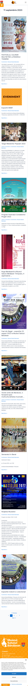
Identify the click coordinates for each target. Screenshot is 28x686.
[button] (2, 5)
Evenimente (4, 61)
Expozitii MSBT (7, 108)
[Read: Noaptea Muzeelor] (13, 491)
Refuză (14, 677)
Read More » (4, 83)
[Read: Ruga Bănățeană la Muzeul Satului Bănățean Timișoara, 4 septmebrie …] (13, 251)
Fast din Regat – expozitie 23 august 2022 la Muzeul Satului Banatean (13, 333)
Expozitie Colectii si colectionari (13, 592)
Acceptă (14, 673)
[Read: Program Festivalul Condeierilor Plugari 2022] (13, 195)
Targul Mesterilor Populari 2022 (13, 144)
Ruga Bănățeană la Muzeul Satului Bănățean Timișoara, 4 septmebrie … (12, 274)
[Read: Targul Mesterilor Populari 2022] (13, 131)
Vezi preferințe (14, 681)
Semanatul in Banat (8, 454)
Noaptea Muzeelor (8, 512)
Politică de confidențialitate (16, 684)
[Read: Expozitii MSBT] (11, 96)
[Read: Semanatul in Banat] (13, 434)
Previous (14, 613)
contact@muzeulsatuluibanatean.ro (13, 657)
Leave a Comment (5, 146)
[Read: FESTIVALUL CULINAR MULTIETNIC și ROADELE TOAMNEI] (13, 34)
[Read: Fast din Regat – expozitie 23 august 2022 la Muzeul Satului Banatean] (13, 311)
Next (14, 618)
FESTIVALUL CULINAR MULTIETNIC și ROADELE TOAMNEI (10, 57)
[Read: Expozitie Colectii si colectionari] (13, 571)
